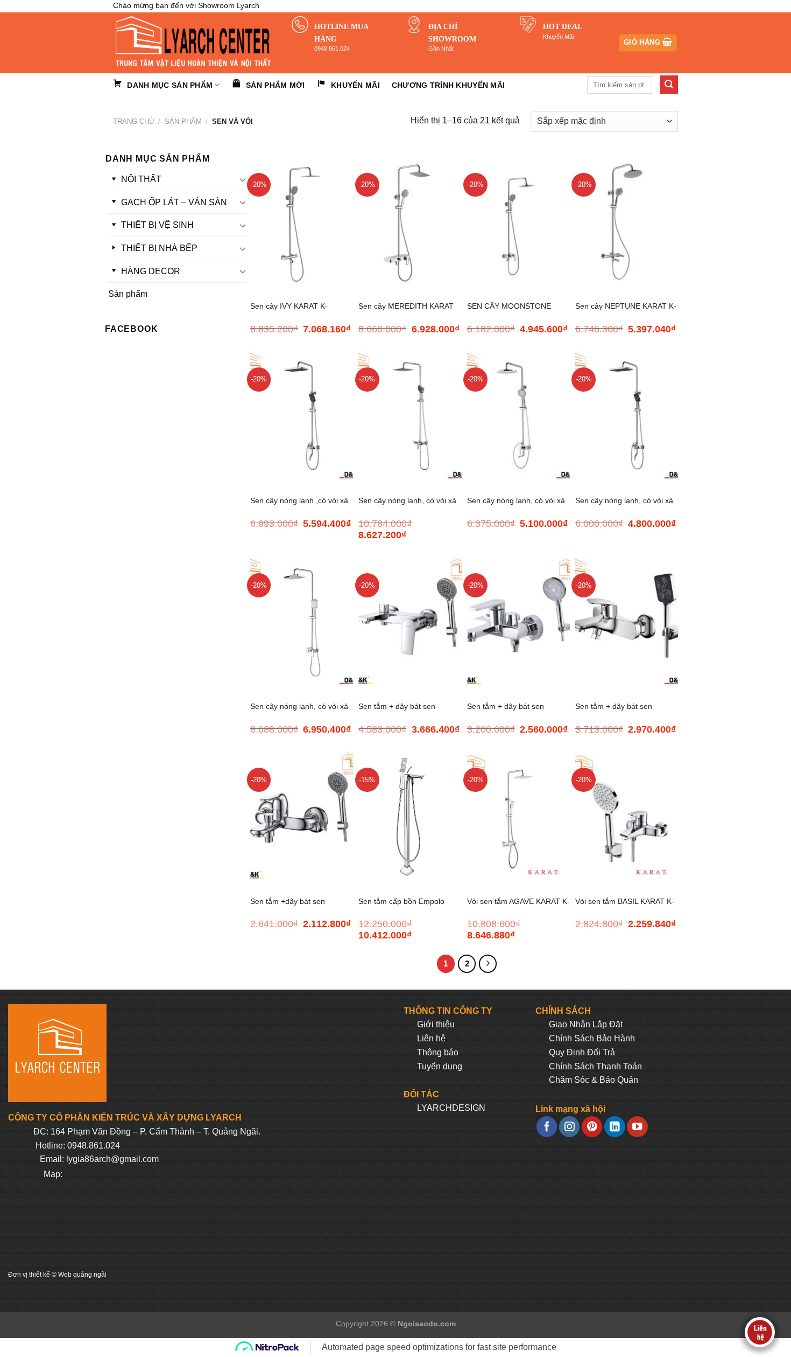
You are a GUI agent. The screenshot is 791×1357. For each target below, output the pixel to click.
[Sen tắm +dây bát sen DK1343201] (301, 815)
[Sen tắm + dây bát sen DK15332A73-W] (626, 621)
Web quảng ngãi (82, 1274)
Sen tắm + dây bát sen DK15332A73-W (613, 712)
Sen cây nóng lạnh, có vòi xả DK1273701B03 (407, 506)
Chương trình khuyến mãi (448, 85)
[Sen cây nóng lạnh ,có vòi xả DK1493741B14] (301, 415)
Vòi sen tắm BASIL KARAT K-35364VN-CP (624, 907)
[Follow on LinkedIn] (614, 1126)
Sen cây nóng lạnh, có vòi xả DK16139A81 (299, 712)
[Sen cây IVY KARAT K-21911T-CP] (301, 221)
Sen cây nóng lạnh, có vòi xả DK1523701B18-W (516, 506)
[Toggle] (242, 179)
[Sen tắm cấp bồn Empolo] (409, 815)
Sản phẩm (183, 121)
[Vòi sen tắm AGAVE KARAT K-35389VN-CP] (518, 815)
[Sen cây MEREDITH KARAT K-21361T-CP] (409, 221)
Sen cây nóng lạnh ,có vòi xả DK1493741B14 (299, 506)
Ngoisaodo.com (427, 1323)
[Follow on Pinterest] (592, 1126)
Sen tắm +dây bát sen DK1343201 (287, 907)
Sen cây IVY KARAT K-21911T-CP (289, 312)
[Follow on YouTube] (637, 1126)
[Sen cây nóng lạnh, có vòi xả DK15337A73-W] (626, 415)
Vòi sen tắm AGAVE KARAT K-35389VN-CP (518, 907)
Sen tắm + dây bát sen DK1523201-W (505, 712)
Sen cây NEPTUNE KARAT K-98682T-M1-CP (625, 312)
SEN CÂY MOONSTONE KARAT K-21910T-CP (509, 312)
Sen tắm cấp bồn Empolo (401, 901)
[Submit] (669, 84)
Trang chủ (133, 121)
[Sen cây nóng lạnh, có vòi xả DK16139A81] (301, 621)
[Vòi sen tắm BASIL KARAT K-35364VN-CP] (626, 815)
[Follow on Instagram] (569, 1126)
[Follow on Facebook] (546, 1126)
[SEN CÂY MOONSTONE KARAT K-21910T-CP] (518, 221)
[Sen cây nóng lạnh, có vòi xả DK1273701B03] (409, 415)
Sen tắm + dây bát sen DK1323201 (396, 712)
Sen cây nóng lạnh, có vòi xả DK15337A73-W (624, 506)
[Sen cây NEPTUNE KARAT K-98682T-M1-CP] (626, 221)
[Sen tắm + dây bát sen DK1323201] (409, 621)
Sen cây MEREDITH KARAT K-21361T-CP (406, 312)
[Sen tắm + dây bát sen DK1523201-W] (518, 621)
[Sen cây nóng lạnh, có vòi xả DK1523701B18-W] (518, 415)
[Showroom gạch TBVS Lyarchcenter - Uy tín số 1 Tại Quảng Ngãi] (194, 42)
